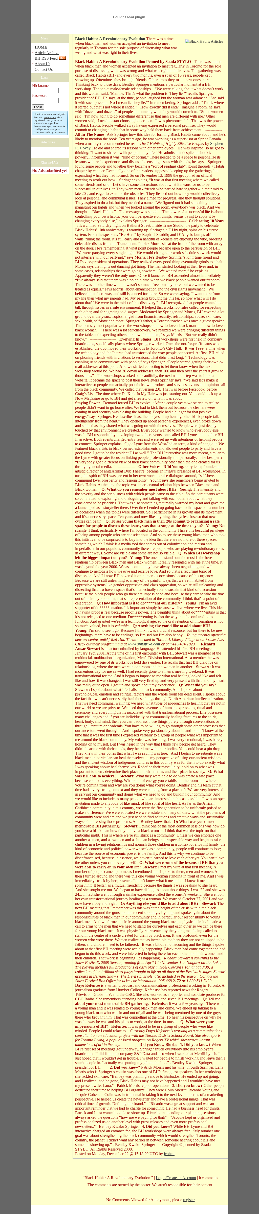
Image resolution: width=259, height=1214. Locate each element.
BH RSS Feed (46, 58)
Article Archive (47, 53)
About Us (42, 64)
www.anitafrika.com (144, 644)
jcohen (169, 1154)
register (189, 1200)
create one (50, 117)
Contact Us (44, 69)
